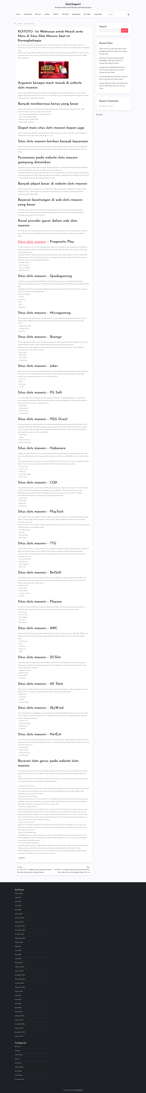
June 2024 (18, 999)
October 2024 (19, 983)
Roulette (56, 14)
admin (20, 23)
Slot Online (87, 14)
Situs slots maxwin (32, 242)
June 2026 (18, 901)
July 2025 (18, 946)
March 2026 (19, 914)
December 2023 (20, 1024)
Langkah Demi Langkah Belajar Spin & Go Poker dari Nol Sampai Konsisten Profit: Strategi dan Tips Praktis (112, 70)
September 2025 (20, 938)
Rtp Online (65, 14)
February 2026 (19, 918)
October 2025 (19, 934)
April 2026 (18, 910)
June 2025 (18, 950)
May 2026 (18, 905)
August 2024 (19, 991)
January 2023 (19, 1028)
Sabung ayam (76, 14)
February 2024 (19, 1016)
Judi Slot (47, 14)
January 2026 (19, 922)
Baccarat (38, 14)
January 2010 (19, 1036)
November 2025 (20, 930)
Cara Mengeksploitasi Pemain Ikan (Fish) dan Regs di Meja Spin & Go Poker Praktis (113, 78)
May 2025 (18, 954)
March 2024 (19, 1012)
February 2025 (19, 967)
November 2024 (20, 979)
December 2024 (20, 975)
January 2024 (19, 1020)
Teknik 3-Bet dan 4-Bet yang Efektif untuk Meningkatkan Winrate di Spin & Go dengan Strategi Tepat (113, 51)
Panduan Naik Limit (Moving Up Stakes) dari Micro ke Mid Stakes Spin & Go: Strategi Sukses (113, 86)
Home (18, 14)
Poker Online (19, 1055)
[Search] (128, 14)
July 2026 (18, 897)
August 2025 (19, 942)
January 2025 (19, 971)
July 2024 (18, 995)
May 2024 (18, 1003)
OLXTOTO (79, 1090)
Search (102, 26)
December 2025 (20, 926)
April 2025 (18, 958)
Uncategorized (19, 1079)
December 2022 (20, 1032)
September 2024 (20, 987)
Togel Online (98, 14)
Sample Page (28, 14)
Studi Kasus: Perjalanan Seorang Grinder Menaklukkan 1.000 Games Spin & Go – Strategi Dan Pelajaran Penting (111, 60)
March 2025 (19, 963)
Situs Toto (99, 114)
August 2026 (19, 893)
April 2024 (18, 1007)
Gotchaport (73, 4)
